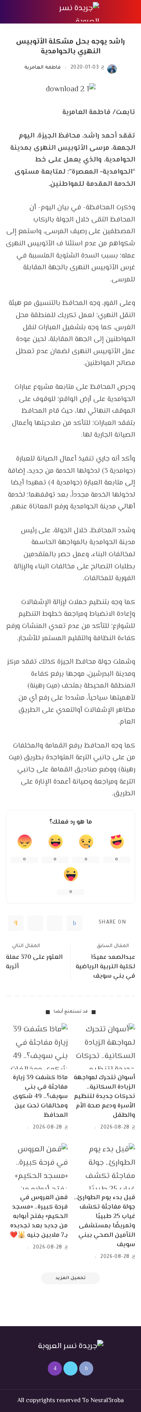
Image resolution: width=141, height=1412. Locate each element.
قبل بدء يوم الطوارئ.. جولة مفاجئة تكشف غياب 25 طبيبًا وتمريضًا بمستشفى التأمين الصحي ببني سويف (104, 1221)
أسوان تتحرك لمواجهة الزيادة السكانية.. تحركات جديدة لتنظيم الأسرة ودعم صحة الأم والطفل (104, 1096)
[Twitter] (55, 923)
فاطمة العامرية (42, 68)
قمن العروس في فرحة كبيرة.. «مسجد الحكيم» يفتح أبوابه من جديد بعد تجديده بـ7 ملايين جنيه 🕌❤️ (39, 1216)
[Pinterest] (35, 923)
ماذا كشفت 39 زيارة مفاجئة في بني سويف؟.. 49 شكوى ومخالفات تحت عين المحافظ (40, 1096)
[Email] (16, 923)
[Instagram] (55, 1368)
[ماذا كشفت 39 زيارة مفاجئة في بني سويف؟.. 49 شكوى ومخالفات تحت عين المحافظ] (37, 1046)
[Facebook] (74, 923)
